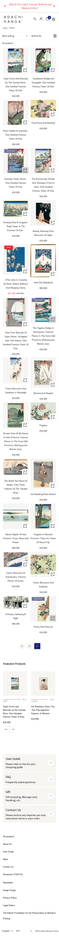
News (5, 859)
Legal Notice (9, 905)
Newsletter (8, 882)
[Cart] (47, 19)
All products (8, 836)
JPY (18, 931)
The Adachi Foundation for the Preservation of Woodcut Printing (29, 916)
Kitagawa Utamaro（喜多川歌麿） (42, 700)
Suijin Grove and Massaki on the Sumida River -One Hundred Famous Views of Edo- (14, 711)
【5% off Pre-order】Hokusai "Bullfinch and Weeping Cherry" (29, 6)
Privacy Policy (10, 898)
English (6, 931)
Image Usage (9, 890)
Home (5, 28)
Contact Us (8, 867)
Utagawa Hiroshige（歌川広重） (15, 700)
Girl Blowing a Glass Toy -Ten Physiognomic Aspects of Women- (43, 710)
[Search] (34, 19)
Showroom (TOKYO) (12, 874)
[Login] (41, 18)
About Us (7, 844)
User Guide (8, 851)
